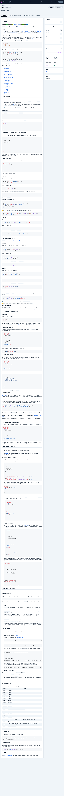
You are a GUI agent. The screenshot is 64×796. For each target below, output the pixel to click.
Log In (61, 1)
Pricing (48, 1)
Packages (43, 1)
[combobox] (19, 2)
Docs (52, 1)
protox (2, 7)
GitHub (47, 71)
